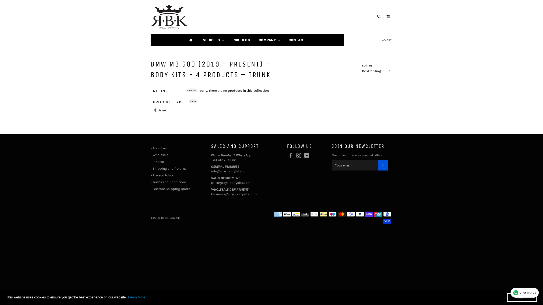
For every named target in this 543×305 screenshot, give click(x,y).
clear (193, 101)
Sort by (367, 65)
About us (160, 148)
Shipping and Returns (169, 168)
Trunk (162, 110)
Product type (168, 102)
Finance (159, 162)
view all (191, 90)
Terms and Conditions (169, 182)
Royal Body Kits (171, 217)
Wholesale (161, 155)
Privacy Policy (163, 175)
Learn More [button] (136, 297)
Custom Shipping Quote (171, 189)
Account (387, 40)
